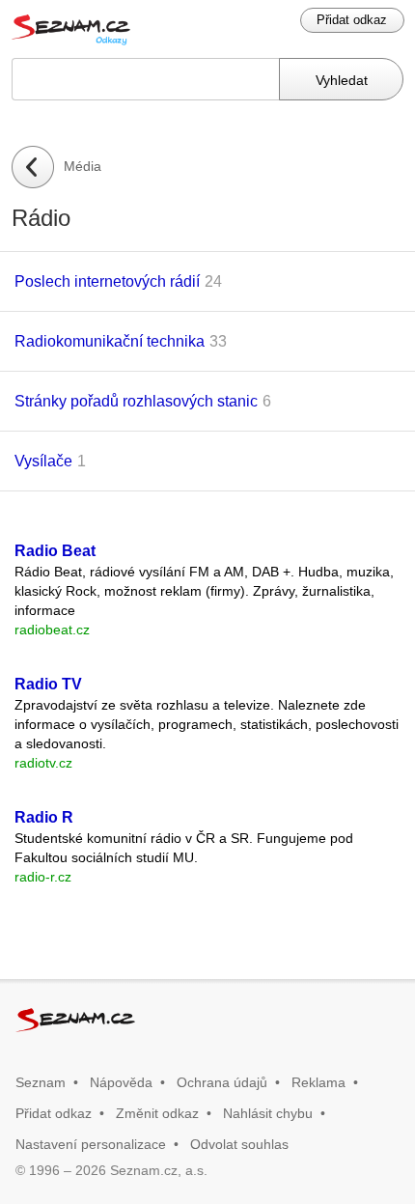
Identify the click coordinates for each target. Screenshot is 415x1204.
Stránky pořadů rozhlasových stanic (136, 401)
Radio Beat (55, 551)
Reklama (318, 1082)
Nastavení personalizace (90, 1144)
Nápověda (121, 1082)
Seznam (40, 1082)
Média (82, 166)
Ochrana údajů (222, 1082)
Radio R (43, 817)
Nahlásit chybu (268, 1113)
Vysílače (43, 461)
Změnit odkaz (157, 1113)
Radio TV (48, 684)
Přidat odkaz (352, 20)
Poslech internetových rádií (107, 281)
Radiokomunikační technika (109, 341)
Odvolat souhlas (239, 1144)
